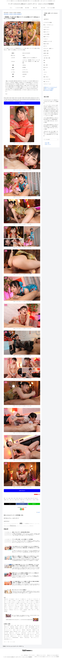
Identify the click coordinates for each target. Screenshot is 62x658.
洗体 (17, 498)
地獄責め (38, 523)
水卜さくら (31, 525)
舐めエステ (18, 523)
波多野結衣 (27, 523)
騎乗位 (5, 499)
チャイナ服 (23, 498)
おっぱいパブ (18, 525)
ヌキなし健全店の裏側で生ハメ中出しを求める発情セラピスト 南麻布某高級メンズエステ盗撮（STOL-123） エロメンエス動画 (51, 127)
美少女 (28, 499)
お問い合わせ (26, 655)
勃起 (20, 498)
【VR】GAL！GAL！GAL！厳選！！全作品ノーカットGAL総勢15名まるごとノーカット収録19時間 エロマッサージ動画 (51, 133)
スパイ (9, 499)
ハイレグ (8, 525)
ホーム (22, 655)
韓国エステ (5, 523)
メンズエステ (12, 499)
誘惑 (37, 499)
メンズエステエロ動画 (7, 498)
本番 (16, 499)
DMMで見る (21, 103)
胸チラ (16, 523)
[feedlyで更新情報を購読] (21, 509)
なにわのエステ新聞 (48, 90)
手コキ (19, 499)
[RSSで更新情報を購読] (23, 509)
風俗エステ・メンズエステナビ (50, 87)
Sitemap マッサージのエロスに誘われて (53, 655)
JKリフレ (5, 525)
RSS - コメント (48, 144)
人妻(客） (36, 523)
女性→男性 (32, 498)
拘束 (29, 498)
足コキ (35, 499)
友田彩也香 (24, 523)
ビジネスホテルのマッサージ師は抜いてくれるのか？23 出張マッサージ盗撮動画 (51, 101)
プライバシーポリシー (32, 655)
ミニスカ (25, 499)
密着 (21, 499)
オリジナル (13, 523)
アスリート (13, 525)
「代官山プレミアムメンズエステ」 (41, 655)
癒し (12, 498)
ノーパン (30, 523)
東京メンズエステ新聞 (49, 88)
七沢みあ (36, 498)
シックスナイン (24, 525)
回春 (26, 498)
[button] (57, 139)
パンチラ (32, 499)
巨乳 (15, 498)
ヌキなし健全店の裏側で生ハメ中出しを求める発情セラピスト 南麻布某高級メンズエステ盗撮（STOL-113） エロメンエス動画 (51, 120)
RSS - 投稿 (47, 142)
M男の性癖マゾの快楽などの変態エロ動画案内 (12, 14)
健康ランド (33, 523)
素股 (21, 523)
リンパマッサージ (9, 523)
